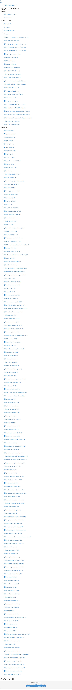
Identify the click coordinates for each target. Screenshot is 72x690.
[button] (1, 1)
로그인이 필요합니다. (40, 684)
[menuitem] (1, 3)
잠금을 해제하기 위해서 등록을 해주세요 (36, 686)
